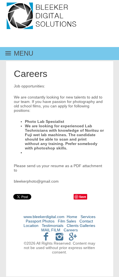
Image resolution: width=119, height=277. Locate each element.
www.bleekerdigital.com (44, 216)
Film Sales (67, 221)
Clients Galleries (81, 225)
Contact (86, 221)
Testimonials (52, 225)
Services (88, 216)
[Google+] (73, 237)
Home (72, 216)
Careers (71, 230)
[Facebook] (46, 237)
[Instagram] (59, 237)
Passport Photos (40, 221)
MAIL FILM (50, 230)
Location (31, 225)
